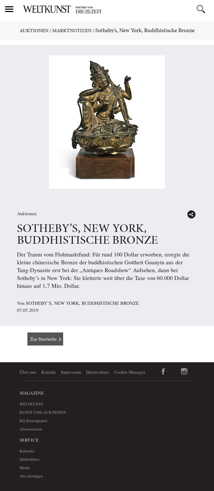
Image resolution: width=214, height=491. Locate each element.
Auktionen (34, 30)
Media (25, 467)
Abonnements (31, 428)
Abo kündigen (31, 475)
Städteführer (29, 459)
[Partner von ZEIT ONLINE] (116, 10)
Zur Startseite (43, 338)
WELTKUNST (31, 403)
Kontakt (48, 372)
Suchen (201, 9)
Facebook (163, 371)
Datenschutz (97, 372)
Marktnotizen (72, 30)
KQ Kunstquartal (33, 420)
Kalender (27, 450)
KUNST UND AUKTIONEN (43, 412)
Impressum (71, 372)
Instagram (184, 371)
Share (191, 214)
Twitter (202, 212)
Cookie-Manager (129, 372)
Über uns (28, 372)
